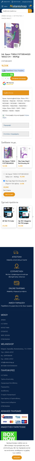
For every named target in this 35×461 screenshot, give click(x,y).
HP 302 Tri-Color (8, 221)
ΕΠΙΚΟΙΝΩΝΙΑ (5, 339)
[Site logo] (18, 6)
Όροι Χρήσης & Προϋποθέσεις (10, 398)
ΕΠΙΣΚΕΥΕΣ (4, 331)
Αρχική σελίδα (6, 16)
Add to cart (9, 194)
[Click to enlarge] (5, 47)
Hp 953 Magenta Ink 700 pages (24, 222)
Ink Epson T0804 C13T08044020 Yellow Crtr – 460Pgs (8, 164)
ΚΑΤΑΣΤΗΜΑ (5, 327)
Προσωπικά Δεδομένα (8, 402)
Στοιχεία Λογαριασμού (8, 395)
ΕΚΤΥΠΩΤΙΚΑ (18, 16)
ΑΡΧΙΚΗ (3, 320)
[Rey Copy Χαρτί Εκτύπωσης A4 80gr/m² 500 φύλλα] (24, 152)
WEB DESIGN (5, 335)
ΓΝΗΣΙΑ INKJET (6, 18)
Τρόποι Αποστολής (7, 379)
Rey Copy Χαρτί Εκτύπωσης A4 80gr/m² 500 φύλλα (23, 164)
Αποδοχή (17, 457)
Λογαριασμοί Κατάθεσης (9, 383)
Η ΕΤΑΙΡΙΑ (4, 324)
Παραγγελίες (5, 387)
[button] (13, 208)
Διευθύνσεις (5, 391)
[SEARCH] (30, 11)
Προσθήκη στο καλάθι (19, 78)
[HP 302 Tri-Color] (8, 212)
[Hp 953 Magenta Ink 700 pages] (24, 212)
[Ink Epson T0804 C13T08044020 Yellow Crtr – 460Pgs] (8, 152)
